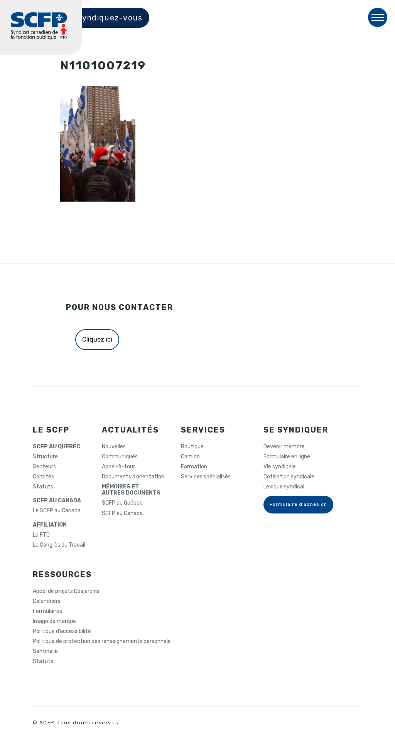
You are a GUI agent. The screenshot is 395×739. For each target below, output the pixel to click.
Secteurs (44, 467)
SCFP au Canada (122, 513)
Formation (194, 467)
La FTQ (41, 535)
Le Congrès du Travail (59, 545)
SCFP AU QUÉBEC (56, 447)
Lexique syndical (283, 487)
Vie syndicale (279, 467)
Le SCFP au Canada (57, 511)
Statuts (43, 487)
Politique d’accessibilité (62, 631)
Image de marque (54, 621)
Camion (190, 457)
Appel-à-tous (119, 467)
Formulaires (47, 611)
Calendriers (47, 601)
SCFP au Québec (122, 503)
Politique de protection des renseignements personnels (101, 641)
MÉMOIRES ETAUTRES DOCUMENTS (131, 490)
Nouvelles (114, 447)
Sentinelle (45, 651)
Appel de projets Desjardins (66, 591)
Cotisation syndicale (288, 477)
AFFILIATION (50, 525)
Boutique (192, 447)
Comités (43, 477)
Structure (45, 457)
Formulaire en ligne (286, 457)
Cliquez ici (97, 339)
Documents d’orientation (133, 477)
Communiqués (120, 457)
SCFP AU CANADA (57, 501)
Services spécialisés (206, 477)
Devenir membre (284, 447)
